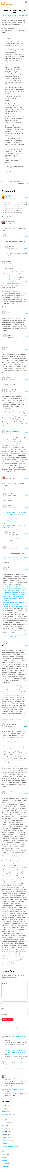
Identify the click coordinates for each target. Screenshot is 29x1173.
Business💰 (4, 1108)
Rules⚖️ (3, 1154)
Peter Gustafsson (7, 15)
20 (14, 17)
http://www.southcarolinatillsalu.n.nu (13, 638)
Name (4, 1003)
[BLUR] (8, 4)
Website (4, 1014)
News (15, 15)
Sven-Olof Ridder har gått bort (14, 11)
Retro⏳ (3, 1151)
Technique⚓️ (4, 1160)
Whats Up (4, 1166)
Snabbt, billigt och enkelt (17, 1089)
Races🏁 (3, 1134)
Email (4, 1008)
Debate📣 (4, 1111)
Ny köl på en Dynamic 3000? (12, 181)
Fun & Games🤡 (5, 1114)
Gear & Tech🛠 (5, 1117)
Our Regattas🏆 (5, 1128)
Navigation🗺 (5, 1122)
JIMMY (8, 196)
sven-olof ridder (23, 15)
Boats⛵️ (3, 1105)
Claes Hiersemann (12, 431)
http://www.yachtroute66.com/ (15, 489)
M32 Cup (5, 1143)
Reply (25, 197)
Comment (5, 983)
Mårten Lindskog (9, 1062)
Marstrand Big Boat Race (9, 1146)
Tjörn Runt (5, 1149)
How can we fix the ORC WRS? (19, 1052)
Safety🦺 (3, 1157)
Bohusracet (6, 1137)
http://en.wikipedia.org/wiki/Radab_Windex (13, 281)
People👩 (4, 1131)
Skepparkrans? (21, 183)
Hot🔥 (3, 1120)
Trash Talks (4, 1163)
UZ (7, 644)
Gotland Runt (6, 1140)
